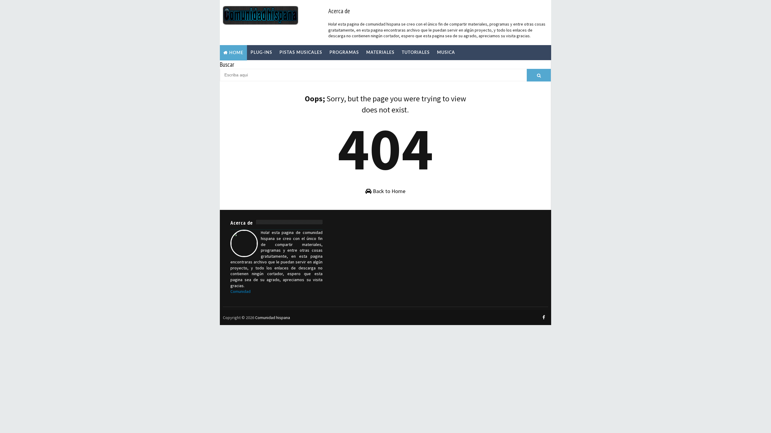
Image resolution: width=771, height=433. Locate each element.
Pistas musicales (300, 53)
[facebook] (543, 317)
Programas (344, 53)
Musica (446, 53)
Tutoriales (416, 53)
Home (236, 53)
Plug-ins (261, 53)
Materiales (380, 53)
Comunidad (240, 291)
